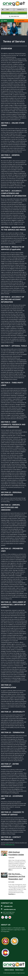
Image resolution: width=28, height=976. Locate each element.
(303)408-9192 (8, 906)
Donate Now (21, 20)
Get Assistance (14, 13)
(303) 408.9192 (15, 16)
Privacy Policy (19, 970)
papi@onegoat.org (10, 909)
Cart (7, 9)
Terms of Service (9, 970)
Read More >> (11, 894)
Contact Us (20, 9)
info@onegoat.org (9, 844)
